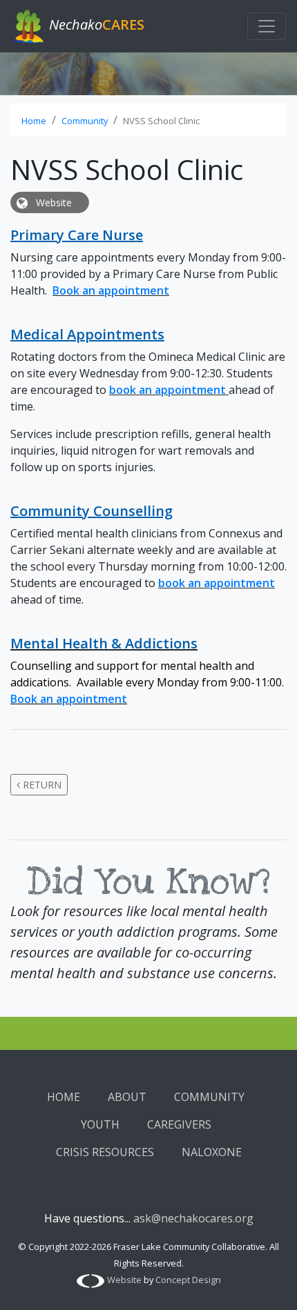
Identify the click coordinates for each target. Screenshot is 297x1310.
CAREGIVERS (179, 1124)
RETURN (40, 784)
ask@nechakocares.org (193, 1218)
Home (33, 121)
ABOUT (127, 1096)
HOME (63, 1096)
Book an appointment (110, 290)
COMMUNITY (209, 1096)
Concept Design (188, 1279)
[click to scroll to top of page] (271, 1282)
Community (84, 121)
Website (52, 202)
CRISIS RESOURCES (105, 1152)
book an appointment (167, 389)
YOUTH (100, 1124)
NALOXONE (212, 1152)
